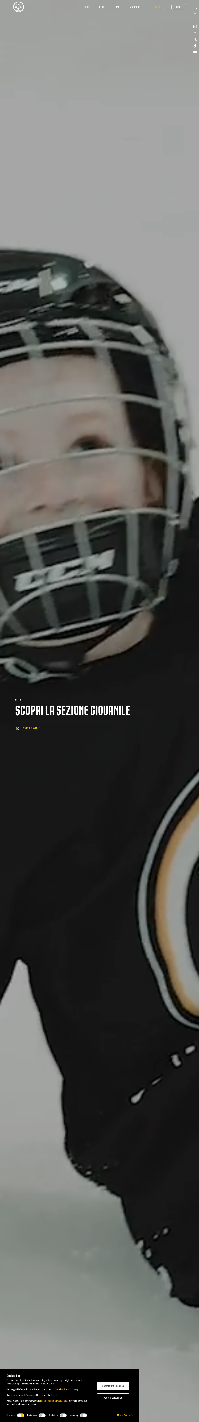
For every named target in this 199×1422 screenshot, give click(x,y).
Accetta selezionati (113, 1397)
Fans (117, 7)
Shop (178, 7)
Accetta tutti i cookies (113, 1385)
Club (101, 7)
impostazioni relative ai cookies (54, 1401)
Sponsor (134, 7)
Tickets (157, 7)
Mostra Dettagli (124, 1415)
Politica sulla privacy (69, 1389)
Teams (86, 7)
